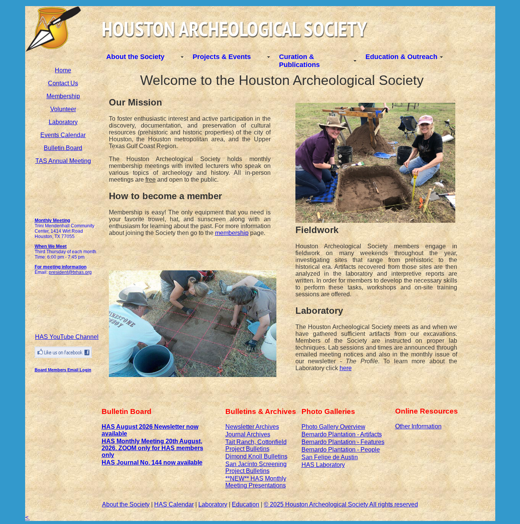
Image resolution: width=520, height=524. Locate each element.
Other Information (418, 426)
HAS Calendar (174, 504)
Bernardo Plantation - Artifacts (341, 434)
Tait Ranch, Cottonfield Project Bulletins (256, 445)
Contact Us (63, 83)
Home (63, 70)
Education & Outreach (401, 57)
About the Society (135, 57)
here (346, 368)
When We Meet (51, 246)
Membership (63, 96)
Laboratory (63, 122)
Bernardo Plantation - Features (342, 442)
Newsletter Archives (252, 426)
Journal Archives (247, 434)
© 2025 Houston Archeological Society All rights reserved (341, 504)
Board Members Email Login (63, 369)
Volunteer (63, 109)
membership (232, 233)
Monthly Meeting (52, 220)
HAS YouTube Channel (67, 337)
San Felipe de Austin (329, 457)
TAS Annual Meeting (63, 161)
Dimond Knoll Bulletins (256, 456)
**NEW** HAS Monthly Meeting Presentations (255, 482)
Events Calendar (63, 135)
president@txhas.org (70, 272)
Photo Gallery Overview (333, 426)
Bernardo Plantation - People (340, 449)
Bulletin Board (63, 148)
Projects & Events (222, 57)
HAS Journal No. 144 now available (152, 462)
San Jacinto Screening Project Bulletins (256, 467)
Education (245, 504)
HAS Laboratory (323, 465)
